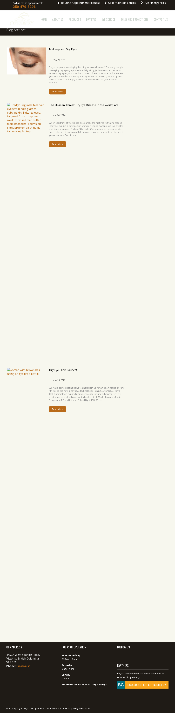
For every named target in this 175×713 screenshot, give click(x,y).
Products (75, 19)
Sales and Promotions (134, 19)
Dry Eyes (91, 19)
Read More (57, 91)
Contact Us (160, 19)
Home (44, 19)
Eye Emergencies (155, 3)
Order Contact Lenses (122, 3)
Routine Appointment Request (80, 3)
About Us (58, 19)
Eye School (108, 19)
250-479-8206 (24, 7)
